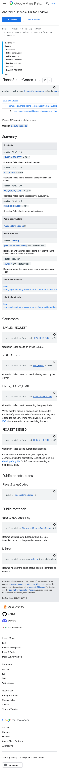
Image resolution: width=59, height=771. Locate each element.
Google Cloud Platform (12, 741)
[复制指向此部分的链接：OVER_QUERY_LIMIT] (32, 386)
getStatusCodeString (15, 245)
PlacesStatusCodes (34, 91)
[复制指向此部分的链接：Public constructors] (36, 476)
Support (6, 704)
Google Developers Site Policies (22, 590)
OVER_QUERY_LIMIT (12, 190)
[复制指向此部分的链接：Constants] (21, 319)
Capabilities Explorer (11, 648)
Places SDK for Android (32, 12)
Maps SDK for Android (12, 657)
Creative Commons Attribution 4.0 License (27, 584)
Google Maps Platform (31, 29)
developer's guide (11, 461)
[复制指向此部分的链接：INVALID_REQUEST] (30, 328)
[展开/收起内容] (14, 42)
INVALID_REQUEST (12, 157)
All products (7, 746)
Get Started (11, 19)
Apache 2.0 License (36, 587)
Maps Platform (34, 3)
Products (14, 29)
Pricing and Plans (10, 695)
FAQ (4, 643)
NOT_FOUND (9, 172)
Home (4, 29)
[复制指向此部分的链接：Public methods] (29, 509)
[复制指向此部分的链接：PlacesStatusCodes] (31, 485)
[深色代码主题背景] (54, 87)
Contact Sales (8, 700)
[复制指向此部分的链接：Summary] (19, 137)
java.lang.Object (10, 101)
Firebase (6, 737)
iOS (3, 674)
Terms (5, 757)
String (15, 240)
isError (7, 263)
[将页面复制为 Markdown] (45, 80)
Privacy (14, 757)
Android (7, 12)
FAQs (5, 421)
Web (4, 678)
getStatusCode (19, 125)
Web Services (8, 683)
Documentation (12, 32)
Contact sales (33, 19)
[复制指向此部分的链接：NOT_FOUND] (22, 355)
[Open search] (47, 3)
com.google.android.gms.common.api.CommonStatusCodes (30, 289)
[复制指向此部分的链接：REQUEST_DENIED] (29, 430)
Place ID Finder (8, 652)
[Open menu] (4, 3)
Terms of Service (10, 709)
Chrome (6, 732)
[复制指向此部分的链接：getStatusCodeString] (33, 518)
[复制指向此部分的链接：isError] (14, 549)
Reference (10, 36)
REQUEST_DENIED (12, 206)
